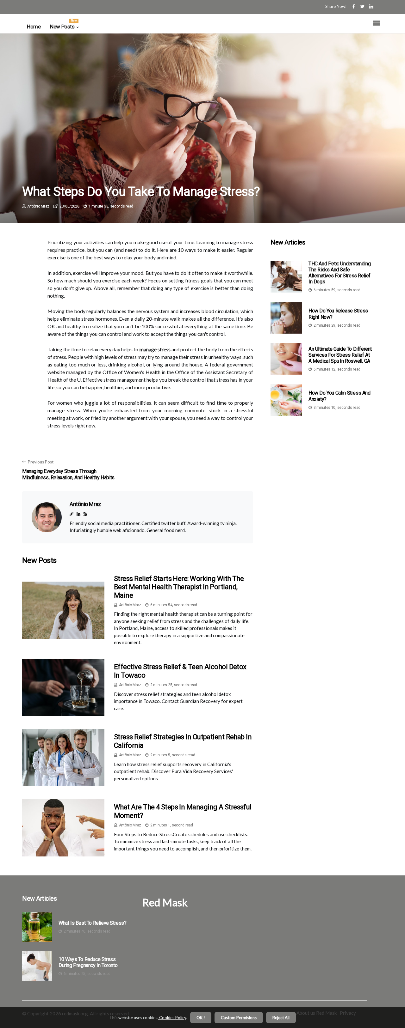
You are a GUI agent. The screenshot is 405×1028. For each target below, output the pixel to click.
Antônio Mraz (38, 206)
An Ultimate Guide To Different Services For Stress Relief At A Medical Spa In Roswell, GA (340, 355)
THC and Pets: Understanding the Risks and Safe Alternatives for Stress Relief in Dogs (339, 273)
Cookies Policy (172, 1017)
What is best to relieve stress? (93, 923)
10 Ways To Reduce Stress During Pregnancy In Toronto (88, 962)
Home (33, 26)
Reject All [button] (281, 1017)
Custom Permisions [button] (239, 1017)
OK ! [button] (200, 1017)
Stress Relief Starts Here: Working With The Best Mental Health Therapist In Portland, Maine (179, 587)
